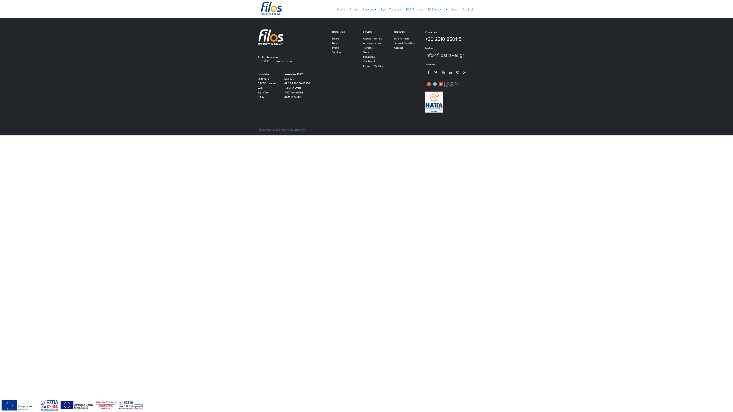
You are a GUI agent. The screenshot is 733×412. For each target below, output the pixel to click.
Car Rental (369, 61)
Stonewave (300, 129)
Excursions (369, 57)
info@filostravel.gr (444, 55)
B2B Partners (414, 9)
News (454, 9)
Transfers (368, 48)
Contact (468, 9)
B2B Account (436, 9)
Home (341, 9)
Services (368, 9)
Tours (366, 52)
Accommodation (372, 43)
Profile (354, 9)
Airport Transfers (390, 9)
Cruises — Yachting (373, 66)
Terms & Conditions (404, 43)
